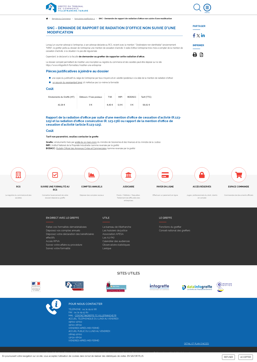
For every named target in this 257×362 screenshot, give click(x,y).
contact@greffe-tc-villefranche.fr (95, 315)
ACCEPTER (245, 357)
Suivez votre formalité (58, 248)
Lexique (106, 248)
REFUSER (228, 357)
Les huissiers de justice (114, 230)
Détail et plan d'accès (196, 344)
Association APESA (113, 234)
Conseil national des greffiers (174, 230)
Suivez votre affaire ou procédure (64, 244)
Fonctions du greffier (170, 227)
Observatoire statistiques (116, 244)
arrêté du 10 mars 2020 (86, 142)
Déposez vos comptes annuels (63, 230)
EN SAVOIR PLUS (135, 356)
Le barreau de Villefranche (116, 227)
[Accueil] (47, 19)
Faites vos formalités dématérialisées (66, 227)
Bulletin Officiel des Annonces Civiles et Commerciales (81, 148)
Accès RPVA (53, 241)
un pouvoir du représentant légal (67, 82)
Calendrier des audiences (116, 241)
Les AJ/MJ (108, 237)
